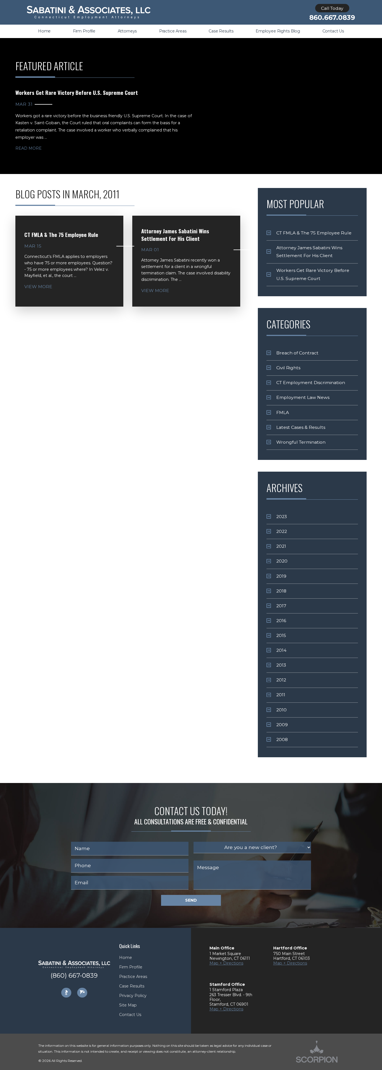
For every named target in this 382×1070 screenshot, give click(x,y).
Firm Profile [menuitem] (84, 31)
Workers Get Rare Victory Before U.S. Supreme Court (312, 274)
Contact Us (130, 1014)
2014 (281, 650)
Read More (28, 148)
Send (191, 900)
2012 (281, 680)
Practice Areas (133, 976)
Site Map (128, 1005)
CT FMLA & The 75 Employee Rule (314, 233)
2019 (281, 576)
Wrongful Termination (301, 442)
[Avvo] (82, 993)
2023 (281, 516)
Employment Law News (302, 397)
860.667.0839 (332, 17)
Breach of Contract (297, 353)
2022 (281, 531)
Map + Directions (226, 963)
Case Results (131, 986)
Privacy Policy (133, 995)
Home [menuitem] (44, 31)
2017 (281, 605)
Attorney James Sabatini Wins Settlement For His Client (309, 251)
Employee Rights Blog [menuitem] (278, 31)
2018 (281, 591)
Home (125, 957)
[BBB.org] (66, 993)
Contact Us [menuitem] (333, 31)
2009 (282, 724)
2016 (281, 620)
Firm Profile (130, 967)
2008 (282, 739)
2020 (281, 561)
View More (38, 286)
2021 (281, 546)
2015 (281, 635)
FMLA (282, 412)
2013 (281, 665)
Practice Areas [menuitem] (173, 31)
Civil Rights (288, 367)
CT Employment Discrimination (310, 382)
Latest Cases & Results (300, 427)
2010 (281, 709)
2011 (280, 694)
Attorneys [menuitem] (127, 31)
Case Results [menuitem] (221, 31)
